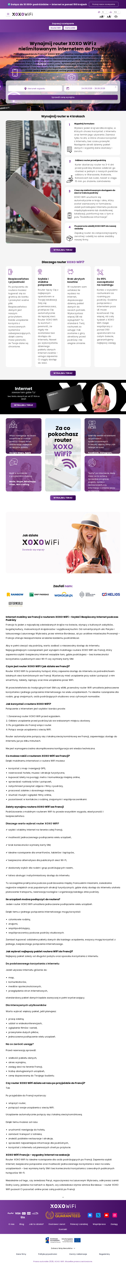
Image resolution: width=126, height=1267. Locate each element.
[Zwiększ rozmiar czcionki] (102, 16)
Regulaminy (104, 1254)
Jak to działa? (36, 1224)
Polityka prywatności (47, 1254)
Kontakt (63, 1229)
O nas (11, 1224)
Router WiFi (56, 28)
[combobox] (104, 12)
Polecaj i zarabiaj (79, 1224)
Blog (21, 1224)
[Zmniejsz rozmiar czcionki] (109, 16)
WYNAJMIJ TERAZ (63, 249)
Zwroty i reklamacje (78, 1254)
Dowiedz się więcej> (33, 549)
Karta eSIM (70, 28)
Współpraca (99, 1224)
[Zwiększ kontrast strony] (115, 16)
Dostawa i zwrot (57, 1224)
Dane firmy (21, 1254)
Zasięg (114, 1224)
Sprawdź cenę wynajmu (63, 97)
